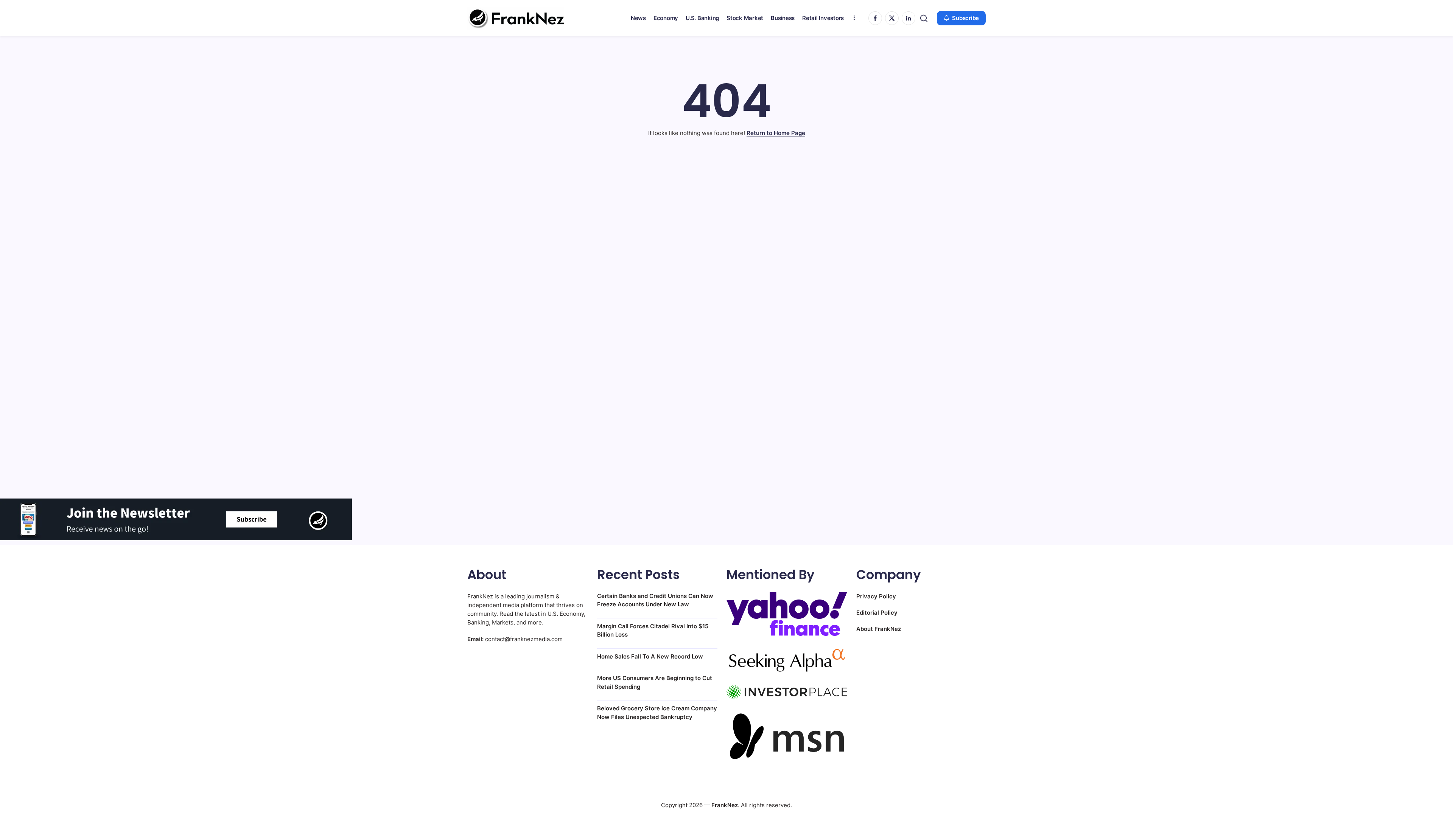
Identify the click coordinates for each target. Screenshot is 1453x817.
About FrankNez (878, 628)
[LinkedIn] (908, 18)
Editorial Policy (877, 612)
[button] (924, 18)
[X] (892, 18)
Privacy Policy (876, 596)
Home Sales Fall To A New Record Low (650, 656)
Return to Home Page (776, 133)
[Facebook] (875, 18)
